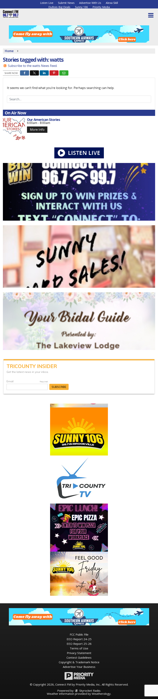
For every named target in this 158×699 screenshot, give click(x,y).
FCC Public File (79, 634)
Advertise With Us (90, 3)
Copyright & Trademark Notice (79, 662)
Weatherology (101, 694)
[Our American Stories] (14, 129)
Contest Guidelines (79, 657)
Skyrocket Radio (89, 690)
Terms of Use (79, 648)
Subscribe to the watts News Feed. (32, 66)
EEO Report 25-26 (79, 644)
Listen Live (46, 3)
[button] (150, 15)
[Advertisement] (79, 34)
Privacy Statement (79, 653)
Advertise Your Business (79, 667)
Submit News (66, 3)
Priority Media (101, 7)
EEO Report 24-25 (79, 639)
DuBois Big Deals (59, 7)
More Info (37, 129)
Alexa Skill (112, 3)
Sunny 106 (81, 7)
